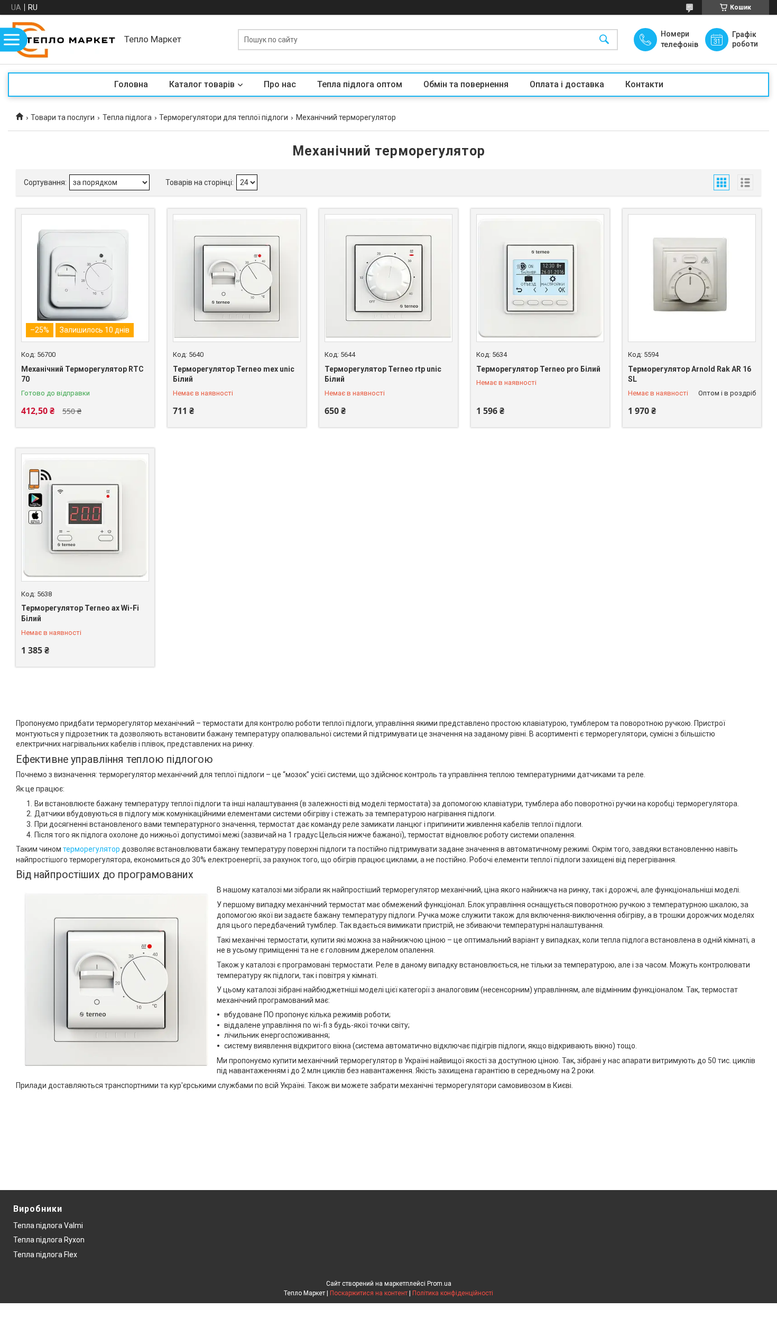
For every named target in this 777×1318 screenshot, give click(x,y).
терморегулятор (91, 849)
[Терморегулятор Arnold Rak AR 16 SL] (692, 278)
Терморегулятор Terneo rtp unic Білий (383, 374)
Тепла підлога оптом (359, 84)
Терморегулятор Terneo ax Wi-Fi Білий (80, 613)
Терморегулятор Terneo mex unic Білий (233, 374)
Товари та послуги (63, 117)
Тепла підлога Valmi (48, 1225)
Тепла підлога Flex (45, 1254)
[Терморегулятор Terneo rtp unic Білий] (388, 278)
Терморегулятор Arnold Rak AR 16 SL (689, 374)
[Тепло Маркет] (63, 39)
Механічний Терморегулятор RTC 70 (82, 374)
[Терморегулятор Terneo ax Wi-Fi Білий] (85, 518)
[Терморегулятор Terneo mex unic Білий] (237, 278)
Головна (131, 84)
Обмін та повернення (465, 84)
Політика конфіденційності (452, 1293)
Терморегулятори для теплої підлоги (223, 117)
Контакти (644, 84)
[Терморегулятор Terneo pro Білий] (540, 278)
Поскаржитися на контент (369, 1293)
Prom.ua (439, 1283)
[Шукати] (604, 39)
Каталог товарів (202, 84)
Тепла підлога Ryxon (49, 1240)
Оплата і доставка (567, 84)
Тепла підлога (127, 117)
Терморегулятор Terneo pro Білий (538, 369)
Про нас (280, 84)
